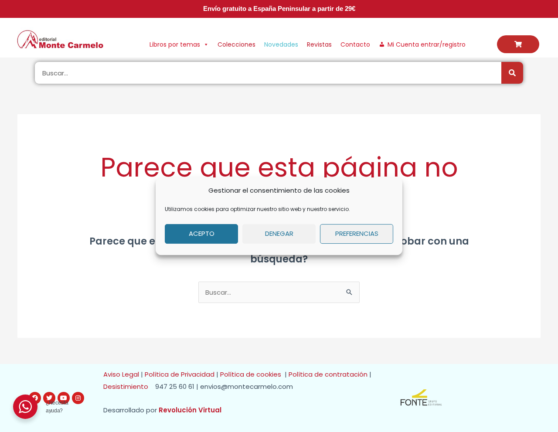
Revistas (319, 44)
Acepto (201, 233)
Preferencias (356, 233)
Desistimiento (128, 386)
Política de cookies (252, 374)
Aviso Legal (121, 374)
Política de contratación (329, 374)
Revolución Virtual (190, 410)
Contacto (355, 44)
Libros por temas (175, 44)
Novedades (281, 44)
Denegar (279, 233)
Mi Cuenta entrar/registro (427, 44)
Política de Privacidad (179, 374)
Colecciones (236, 44)
